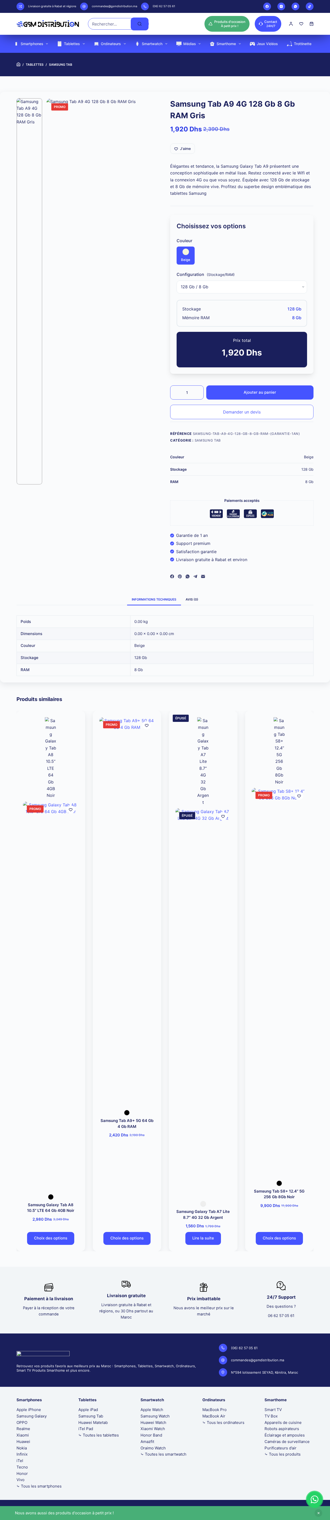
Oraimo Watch (153, 1448)
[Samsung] (50, 758)
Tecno (22, 1467)
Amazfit (147, 1441)
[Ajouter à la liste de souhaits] (71, 809)
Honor (22, 1473)
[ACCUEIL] (18, 64)
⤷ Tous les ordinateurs (223, 1422)
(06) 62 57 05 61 (164, 6)
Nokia (21, 1448)
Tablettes (72, 43)
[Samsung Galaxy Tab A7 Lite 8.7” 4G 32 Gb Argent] (203, 1001)
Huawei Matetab (93, 1422)
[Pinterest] (180, 576)
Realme (23, 1428)
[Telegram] (195, 576)
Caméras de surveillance (287, 1441)
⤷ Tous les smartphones (39, 1486)
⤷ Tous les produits (283, 1454)
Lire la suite (203, 1238)
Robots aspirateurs (282, 1428)
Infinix (22, 1454)
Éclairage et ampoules (285, 1435)
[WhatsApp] (295, 6)
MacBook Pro (214, 1409)
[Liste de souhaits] (301, 24)
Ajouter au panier (260, 392)
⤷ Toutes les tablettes (98, 1435)
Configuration (190, 274)
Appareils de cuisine (283, 1422)
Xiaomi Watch (153, 1428)
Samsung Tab (208, 440)
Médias (189, 43)
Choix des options (50, 1238)
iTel (19, 1460)
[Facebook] (267, 6)
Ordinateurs (111, 43)
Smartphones (32, 43)
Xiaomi (22, 1435)
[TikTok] (310, 6)
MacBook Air (213, 1416)
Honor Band (151, 1435)
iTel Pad (85, 1428)
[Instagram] (281, 6)
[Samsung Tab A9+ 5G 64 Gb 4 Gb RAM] (127, 910)
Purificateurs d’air (280, 1448)
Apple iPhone (28, 1409)
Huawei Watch (153, 1422)
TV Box (271, 1416)
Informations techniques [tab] (154, 599)
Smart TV (273, 1409)
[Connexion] (291, 24)
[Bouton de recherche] (139, 24)
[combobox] (109, 24)
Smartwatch (152, 43)
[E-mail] (203, 576)
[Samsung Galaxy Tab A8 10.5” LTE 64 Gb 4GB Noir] (51, 994)
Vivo (20, 1479)
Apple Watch (152, 1409)
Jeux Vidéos (267, 43)
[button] (314, 1499)
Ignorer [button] (318, 1513)
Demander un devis (242, 412)
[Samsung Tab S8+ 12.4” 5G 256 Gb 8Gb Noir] (279, 981)
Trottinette (302, 43)
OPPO (21, 1422)
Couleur (184, 240)
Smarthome (226, 43)
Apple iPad (88, 1409)
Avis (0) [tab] (192, 599)
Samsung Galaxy (31, 1416)
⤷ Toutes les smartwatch (163, 1454)
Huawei (23, 1441)
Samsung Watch (155, 1416)
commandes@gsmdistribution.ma (114, 6)
